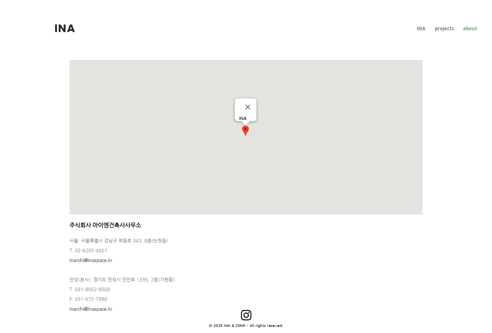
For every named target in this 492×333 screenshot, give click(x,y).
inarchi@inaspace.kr (91, 260)
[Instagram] (246, 315)
